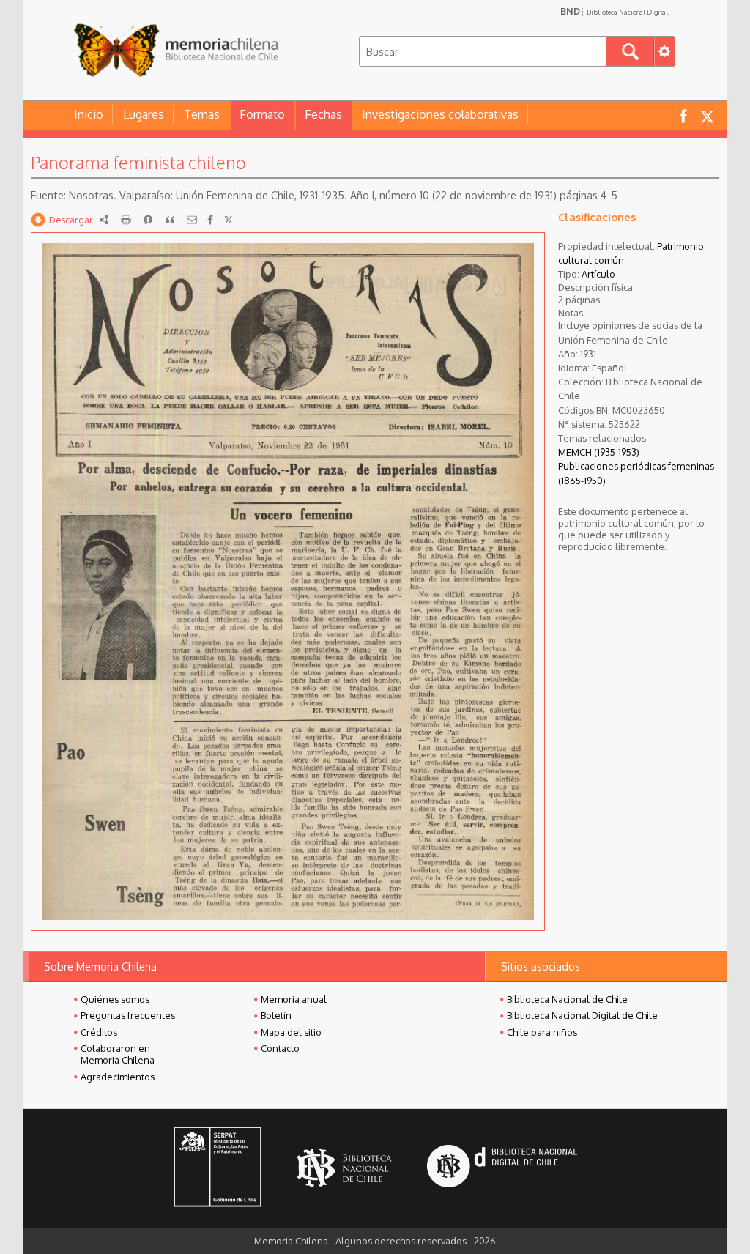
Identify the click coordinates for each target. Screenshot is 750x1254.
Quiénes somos (115, 999)
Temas (202, 114)
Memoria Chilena (176, 49)
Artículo (598, 274)
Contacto (280, 1048)
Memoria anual (294, 999)
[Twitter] (228, 219)
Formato (262, 114)
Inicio (88, 114)
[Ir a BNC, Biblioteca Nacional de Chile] (344, 1167)
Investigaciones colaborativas (440, 114)
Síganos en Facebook (683, 115)
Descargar (71, 220)
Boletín (276, 1015)
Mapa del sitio (291, 1032)
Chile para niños (542, 1032)
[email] (192, 219)
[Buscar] (630, 51)
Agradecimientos (118, 1077)
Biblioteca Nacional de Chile (567, 999)
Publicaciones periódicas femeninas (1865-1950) (636, 473)
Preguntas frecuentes (128, 1015)
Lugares (143, 114)
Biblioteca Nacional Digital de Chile (582, 1015)
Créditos (99, 1032)
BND (614, 11)
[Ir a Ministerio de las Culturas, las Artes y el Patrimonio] (217, 1168)
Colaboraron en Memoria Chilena (118, 1054)
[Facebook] (210, 219)
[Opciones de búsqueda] (664, 51)
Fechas (323, 114)
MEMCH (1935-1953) (598, 452)
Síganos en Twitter (707, 115)
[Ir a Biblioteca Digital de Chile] (502, 1167)
